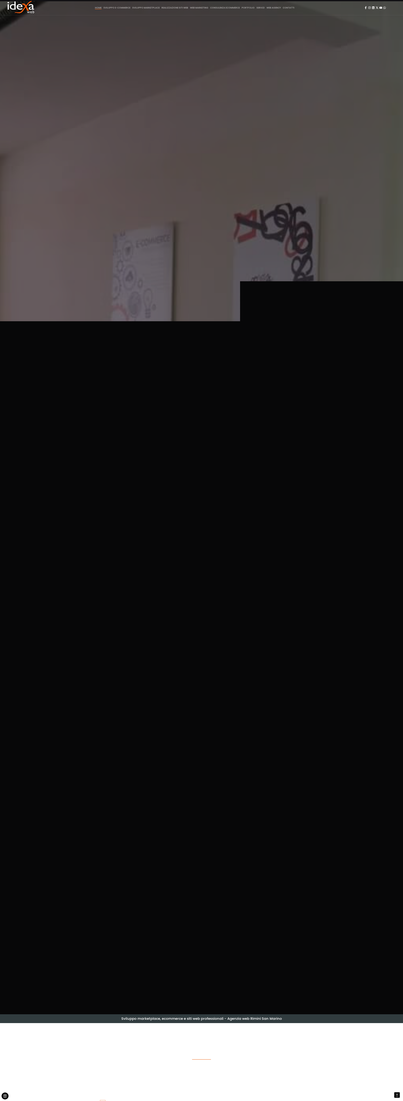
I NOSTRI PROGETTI (201, 530)
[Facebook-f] (365, 7)
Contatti (288, 7)
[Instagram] (369, 7)
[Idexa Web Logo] (21, 7)
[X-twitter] (377, 7)
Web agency (274, 7)
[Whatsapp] (384, 7)
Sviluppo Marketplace (146, 7)
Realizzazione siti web (175, 7)
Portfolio (248, 7)
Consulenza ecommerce (225, 7)
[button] (3, 508)
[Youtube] (380, 7)
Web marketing (199, 7)
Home (98, 7)
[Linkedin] (373, 7)
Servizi (260, 7)
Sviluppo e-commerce (116, 7)
